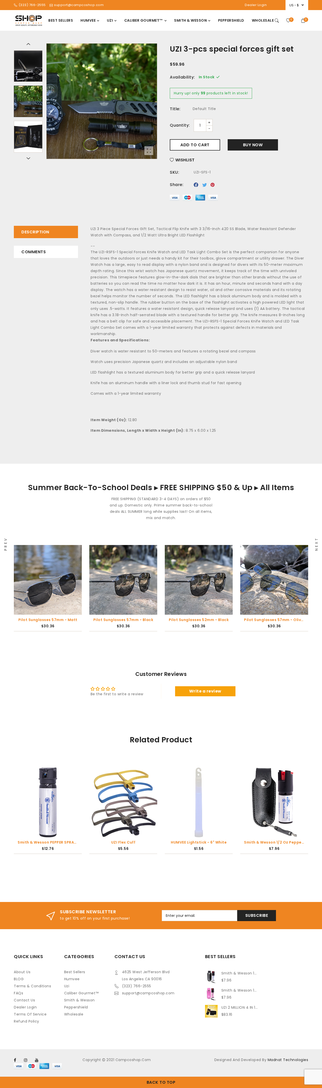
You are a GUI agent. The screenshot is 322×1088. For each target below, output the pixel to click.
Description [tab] (35, 232)
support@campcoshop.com (148, 993)
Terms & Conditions (32, 986)
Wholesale (74, 1014)
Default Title (204, 108)
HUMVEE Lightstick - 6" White (199, 842)
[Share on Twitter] (204, 185)
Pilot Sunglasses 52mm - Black (147, 619)
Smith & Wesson (79, 1000)
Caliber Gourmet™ (81, 993)
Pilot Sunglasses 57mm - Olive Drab (222, 619)
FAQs (18, 993)
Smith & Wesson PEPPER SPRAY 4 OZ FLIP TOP (48, 842)
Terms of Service (30, 1014)
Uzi (66, 986)
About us (22, 971)
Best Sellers (74, 971)
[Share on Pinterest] (213, 185)
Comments (33, 252)
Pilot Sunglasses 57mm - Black (72, 619)
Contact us (24, 1000)
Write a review (205, 691)
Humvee (72, 979)
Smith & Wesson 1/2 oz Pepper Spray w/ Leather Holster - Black (274, 842)
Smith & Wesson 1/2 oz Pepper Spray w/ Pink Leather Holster (239, 990)
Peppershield (76, 1007)
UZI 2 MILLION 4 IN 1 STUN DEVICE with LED (239, 1007)
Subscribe (256, 915)
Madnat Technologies (288, 1059)
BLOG (19, 979)
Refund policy (26, 1021)
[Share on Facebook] (196, 185)
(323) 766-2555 (136, 986)
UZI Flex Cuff (123, 842)
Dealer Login (256, 5)
